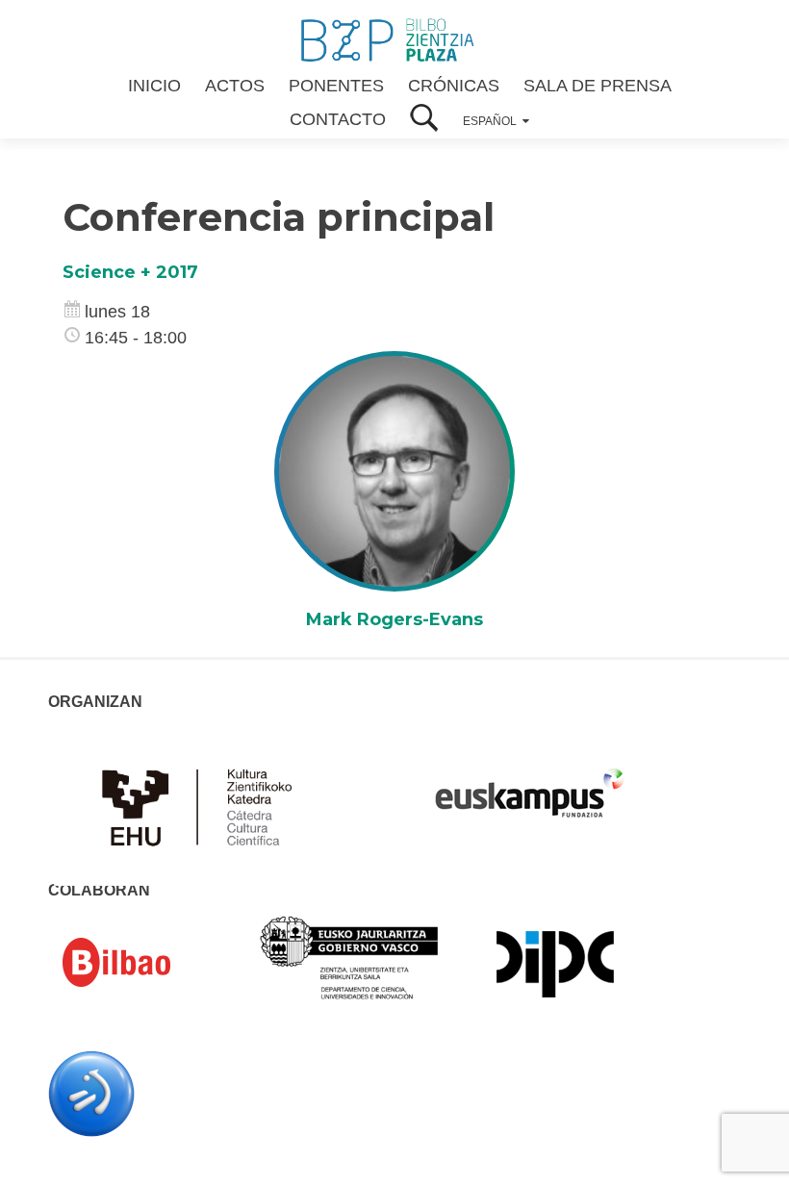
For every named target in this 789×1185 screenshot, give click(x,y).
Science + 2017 (130, 272)
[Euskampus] (529, 784)
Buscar (424, 120)
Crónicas (453, 85)
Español (490, 121)
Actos (235, 85)
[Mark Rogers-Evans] (394, 470)
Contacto (338, 119)
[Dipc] (555, 962)
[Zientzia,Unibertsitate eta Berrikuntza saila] (350, 957)
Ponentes (336, 85)
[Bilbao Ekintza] (144, 962)
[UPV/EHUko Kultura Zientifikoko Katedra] (202, 805)
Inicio (154, 85)
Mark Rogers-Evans (394, 619)
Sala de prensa (597, 85)
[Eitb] (91, 1092)
